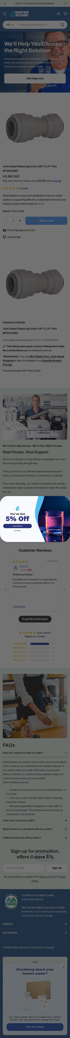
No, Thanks (17, 530)
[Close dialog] (67, 498)
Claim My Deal (17, 526)
